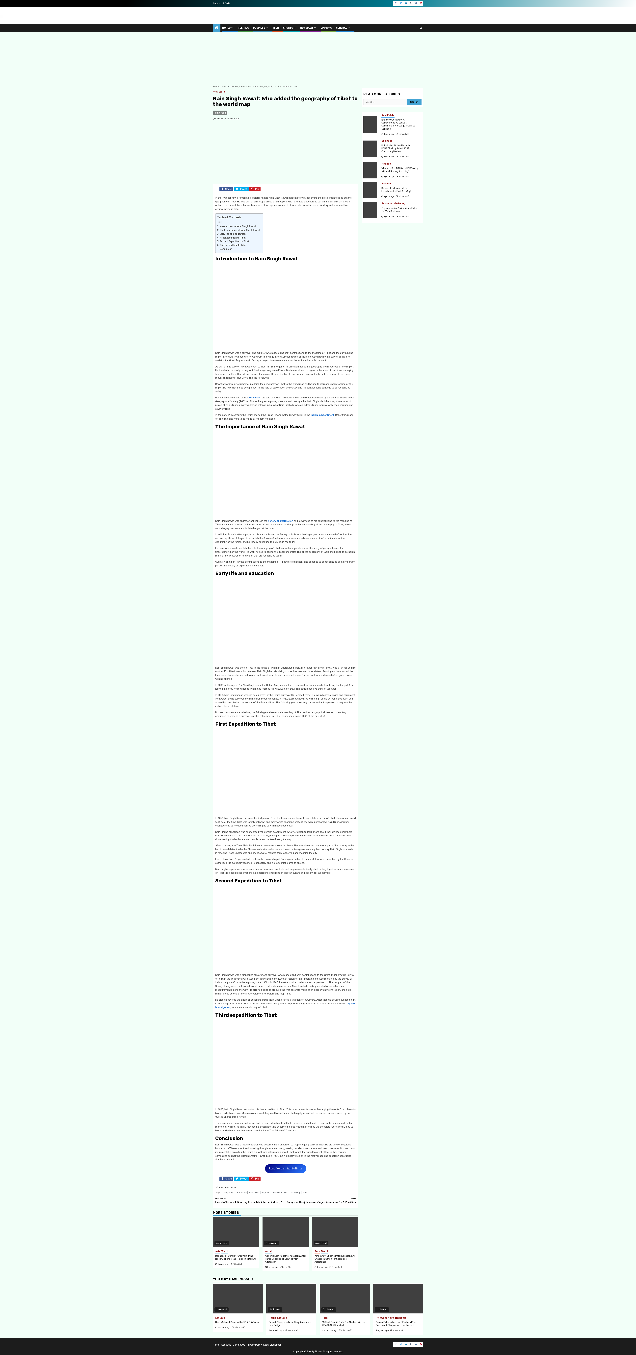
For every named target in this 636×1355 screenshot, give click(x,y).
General (341, 27)
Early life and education (233, 234)
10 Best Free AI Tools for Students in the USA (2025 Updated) (343, 1324)
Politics (243, 27)
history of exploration (280, 520)
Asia (215, 91)
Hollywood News (385, 1317)
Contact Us (239, 1344)
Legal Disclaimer (272, 1344)
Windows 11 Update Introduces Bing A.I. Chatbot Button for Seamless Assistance (335, 1259)
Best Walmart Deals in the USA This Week (237, 1322)
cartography (227, 1192)
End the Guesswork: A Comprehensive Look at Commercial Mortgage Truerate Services (398, 124)
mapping (266, 1192)
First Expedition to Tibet (232, 237)
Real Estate (388, 115)
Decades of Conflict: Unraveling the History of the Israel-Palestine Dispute (236, 1257)
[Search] (421, 28)
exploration (241, 1192)
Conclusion (226, 249)
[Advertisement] (318, 57)
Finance (386, 163)
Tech (275, 27)
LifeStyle (220, 1317)
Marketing (399, 203)
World (226, 27)
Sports (288, 27)
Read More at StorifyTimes (285, 1168)
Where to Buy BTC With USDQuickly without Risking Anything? (400, 170)
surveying (295, 1192)
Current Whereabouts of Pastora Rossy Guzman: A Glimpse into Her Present (397, 1324)
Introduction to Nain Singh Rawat (238, 226)
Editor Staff (235, 119)
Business (259, 27)
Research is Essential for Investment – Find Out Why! (396, 190)
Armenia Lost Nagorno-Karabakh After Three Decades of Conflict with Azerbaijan (285, 1259)
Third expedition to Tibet (233, 245)
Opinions (326, 27)
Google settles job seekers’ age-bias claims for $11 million (321, 1200)
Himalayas (254, 1192)
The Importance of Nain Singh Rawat (240, 230)
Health (272, 1317)
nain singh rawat (280, 1192)
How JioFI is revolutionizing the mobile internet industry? (248, 1200)
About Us (226, 1344)
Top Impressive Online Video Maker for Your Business (399, 210)
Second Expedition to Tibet (234, 241)
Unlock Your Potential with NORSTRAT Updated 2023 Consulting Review (395, 148)
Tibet (304, 1192)
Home (216, 1344)
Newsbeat (306, 27)
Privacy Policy (254, 1344)
